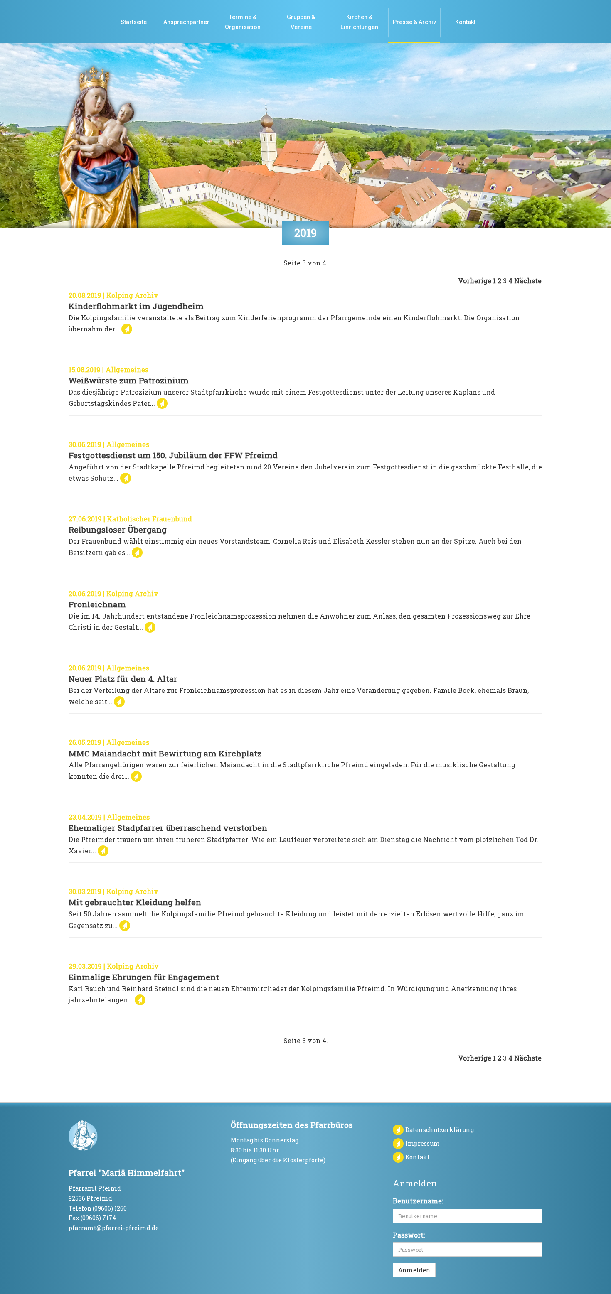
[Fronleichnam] (150, 627)
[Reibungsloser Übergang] (137, 552)
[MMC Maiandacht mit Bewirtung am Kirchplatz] (136, 776)
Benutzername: (418, 1200)
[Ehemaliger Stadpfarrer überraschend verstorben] (103, 850)
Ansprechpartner (186, 22)
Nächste (528, 280)
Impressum (422, 1143)
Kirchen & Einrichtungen (359, 22)
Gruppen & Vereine (301, 22)
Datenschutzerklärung (439, 1130)
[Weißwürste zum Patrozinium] (162, 403)
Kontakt (465, 22)
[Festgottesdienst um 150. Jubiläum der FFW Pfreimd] (125, 478)
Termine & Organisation (243, 22)
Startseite (134, 22)
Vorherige (474, 280)
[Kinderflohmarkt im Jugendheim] (126, 328)
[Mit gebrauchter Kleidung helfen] (124, 925)
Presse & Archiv (414, 22)
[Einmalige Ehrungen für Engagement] (140, 999)
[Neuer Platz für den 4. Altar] (119, 701)
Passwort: (409, 1234)
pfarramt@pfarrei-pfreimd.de (114, 1228)
